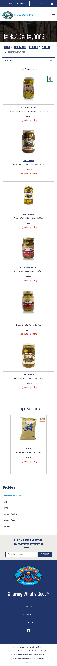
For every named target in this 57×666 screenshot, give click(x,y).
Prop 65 (44, 651)
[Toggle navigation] (53, 15)
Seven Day (9, 520)
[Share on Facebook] (28, 631)
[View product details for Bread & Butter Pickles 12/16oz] (28, 303)
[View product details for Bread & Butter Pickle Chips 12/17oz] (28, 357)
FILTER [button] (8, 60)
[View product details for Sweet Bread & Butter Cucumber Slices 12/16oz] (28, 90)
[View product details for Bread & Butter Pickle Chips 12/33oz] (28, 196)
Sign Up (45, 554)
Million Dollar (10, 514)
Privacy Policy (18, 647)
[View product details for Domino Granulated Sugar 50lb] (28, 429)
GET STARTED (15, 3)
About (28, 606)
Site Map (35, 651)
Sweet (6, 526)
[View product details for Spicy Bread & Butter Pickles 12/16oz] (28, 250)
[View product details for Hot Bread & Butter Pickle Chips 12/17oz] (28, 143)
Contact (28, 614)
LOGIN (39, 3)
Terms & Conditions (34, 647)
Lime (5, 508)
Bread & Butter (12, 495)
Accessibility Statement (20, 651)
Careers (28, 622)
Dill (5, 501)
